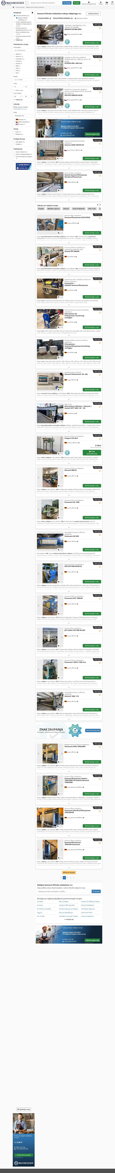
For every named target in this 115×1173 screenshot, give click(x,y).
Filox (18, 70)
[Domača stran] (13, 7)
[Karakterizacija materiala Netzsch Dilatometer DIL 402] (50, 381)
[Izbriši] (50, 18)
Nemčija (22, 119)
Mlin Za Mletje (63, 902)
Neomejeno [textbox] (19, 116)
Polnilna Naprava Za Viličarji (68, 909)
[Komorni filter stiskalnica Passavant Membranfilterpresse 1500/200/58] (50, 817)
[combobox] (23, 115)
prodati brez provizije (23, 1155)
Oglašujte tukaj (24, 1109)
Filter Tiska (92, 209)
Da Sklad (40, 902)
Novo (18, 132)
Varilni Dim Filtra (86, 913)
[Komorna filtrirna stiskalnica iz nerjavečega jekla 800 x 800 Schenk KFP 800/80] (50, 256)
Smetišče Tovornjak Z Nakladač (69, 916)
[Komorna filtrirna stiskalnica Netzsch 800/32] (50, 477)
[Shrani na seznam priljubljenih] (100, 28)
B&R (18, 66)
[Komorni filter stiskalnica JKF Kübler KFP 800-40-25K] (50, 637)
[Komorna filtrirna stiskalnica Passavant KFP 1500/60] (50, 605)
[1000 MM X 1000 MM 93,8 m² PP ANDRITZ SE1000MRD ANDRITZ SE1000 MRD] (50, 34)
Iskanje (67, 3)
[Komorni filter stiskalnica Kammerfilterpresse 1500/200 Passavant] (50, 850)
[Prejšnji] (38, 34)
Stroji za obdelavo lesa (22, 33)
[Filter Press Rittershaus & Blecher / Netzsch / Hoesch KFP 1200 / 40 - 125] (50, 413)
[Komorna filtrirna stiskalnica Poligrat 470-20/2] (50, 445)
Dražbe (19, 144)
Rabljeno (19, 134)
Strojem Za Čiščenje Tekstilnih (91, 902)
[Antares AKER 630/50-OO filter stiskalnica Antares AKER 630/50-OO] (50, 150)
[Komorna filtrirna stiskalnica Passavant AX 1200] (50, 509)
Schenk (19, 61)
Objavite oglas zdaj (92, 134)
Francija (21, 124)
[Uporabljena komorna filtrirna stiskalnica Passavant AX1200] (50, 541)
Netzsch (19, 56)
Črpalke (41, 209)
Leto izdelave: (18, 93)
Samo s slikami (21, 152)
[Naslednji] (61, 34)
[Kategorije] (26, 3)
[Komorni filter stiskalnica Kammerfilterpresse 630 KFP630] (50, 224)
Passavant (20, 59)
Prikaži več (70, 919)
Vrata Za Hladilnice (87, 916)
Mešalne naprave (54, 209)
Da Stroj (40, 905)
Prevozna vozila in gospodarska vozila (24, 29)
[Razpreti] (68, 52)
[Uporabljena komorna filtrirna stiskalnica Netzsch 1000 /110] (50, 701)
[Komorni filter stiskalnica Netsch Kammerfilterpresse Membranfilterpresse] (50, 182)
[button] (112, 3)
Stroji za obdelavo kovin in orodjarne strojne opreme (24, 24)
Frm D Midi (40, 916)
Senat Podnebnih (79, 209)
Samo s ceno (19, 90)
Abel (18, 68)
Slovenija (20, 109)
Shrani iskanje (70, 872)
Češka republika (24, 122)
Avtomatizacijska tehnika (23, 37)
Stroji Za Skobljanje (87, 905)
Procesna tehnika (22, 15)
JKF (17, 73)
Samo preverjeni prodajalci (24, 157)
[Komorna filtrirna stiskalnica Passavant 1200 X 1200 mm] (50, 669)
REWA (19, 54)
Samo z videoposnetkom (24, 154)
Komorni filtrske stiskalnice (23, 19)
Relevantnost (94, 14)
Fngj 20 (39, 913)
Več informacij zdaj (93, 730)
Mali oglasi (20, 142)
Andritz (19, 63)
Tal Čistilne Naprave (88, 909)
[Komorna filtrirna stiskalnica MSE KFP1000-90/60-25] (50, 573)
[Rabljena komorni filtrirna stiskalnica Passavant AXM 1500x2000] (50, 753)
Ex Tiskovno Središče (44, 909)
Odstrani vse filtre (82, 18)
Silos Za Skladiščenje (66, 913)
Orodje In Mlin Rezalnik (66, 905)
